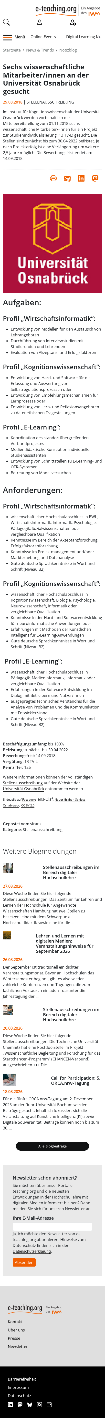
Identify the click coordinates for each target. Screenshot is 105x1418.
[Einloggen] (39, 21)
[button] (9, 37)
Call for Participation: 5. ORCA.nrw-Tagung (75, 1080)
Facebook (28, 799)
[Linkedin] (11, 1404)
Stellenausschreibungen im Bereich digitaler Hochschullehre (71, 872)
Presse (14, 1338)
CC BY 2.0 (27, 805)
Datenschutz (19, 1395)
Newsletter (18, 1346)
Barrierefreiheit (22, 1379)
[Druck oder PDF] (53, 178)
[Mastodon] (21, 1404)
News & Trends (40, 50)
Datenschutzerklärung (32, 1251)
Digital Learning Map (85, 36)
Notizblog (68, 50)
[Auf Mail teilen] (67, 178)
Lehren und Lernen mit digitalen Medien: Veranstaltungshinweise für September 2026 (65, 943)
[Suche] (6, 21)
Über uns (16, 1330)
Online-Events (43, 36)
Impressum (18, 1387)
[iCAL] (49, 1404)
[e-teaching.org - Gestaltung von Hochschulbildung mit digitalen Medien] (67, 8)
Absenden (24, 1262)
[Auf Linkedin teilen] (81, 178)
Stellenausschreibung (23, 783)
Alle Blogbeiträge (52, 1146)
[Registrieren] (72, 21)
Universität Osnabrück (23, 788)
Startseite (12, 50)
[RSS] (40, 1404)
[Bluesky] (30, 1404)
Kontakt (15, 1321)
